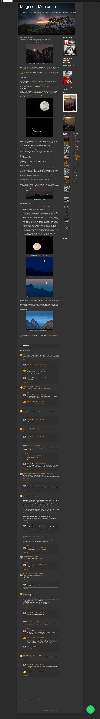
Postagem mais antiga (54, 698)
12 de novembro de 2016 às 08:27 (39, 364)
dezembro (77, 139)
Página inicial (39, 698)
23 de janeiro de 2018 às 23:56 (39, 612)
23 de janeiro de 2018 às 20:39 (33, 592)
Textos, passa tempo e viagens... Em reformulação (33, 473)
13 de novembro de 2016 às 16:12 (37, 401)
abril (76, 149)
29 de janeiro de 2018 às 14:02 (33, 621)
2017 (75, 167)
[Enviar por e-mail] (23, 345)
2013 (75, 173)
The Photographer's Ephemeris (46, 152)
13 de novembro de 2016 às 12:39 (49, 473)
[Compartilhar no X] (26, 345)
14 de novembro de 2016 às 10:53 (36, 536)
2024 (75, 135)
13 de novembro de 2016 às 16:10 (34, 495)
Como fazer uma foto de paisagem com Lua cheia (77, 157)
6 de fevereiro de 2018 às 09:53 (39, 646)
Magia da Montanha (38, 6)
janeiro (76, 154)
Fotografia (32, 346)
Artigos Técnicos (28, 346)
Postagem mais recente (24, 698)
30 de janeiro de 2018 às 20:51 (39, 671)
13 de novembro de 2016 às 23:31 (39, 525)
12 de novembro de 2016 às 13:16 (39, 419)
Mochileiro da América (27, 573)
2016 (75, 169)
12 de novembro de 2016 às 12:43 (31, 410)
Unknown (25, 353)
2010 (75, 178)
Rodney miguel (29, 637)
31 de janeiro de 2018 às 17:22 (38, 637)
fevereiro (76, 152)
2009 (75, 180)
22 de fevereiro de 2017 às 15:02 (32, 556)
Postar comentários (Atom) (28, 700)
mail (24, 410)
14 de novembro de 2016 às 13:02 (39, 547)
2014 (75, 172)
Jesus (24, 556)
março (76, 151)
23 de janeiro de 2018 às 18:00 (39, 584)
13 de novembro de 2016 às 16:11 (37, 369)
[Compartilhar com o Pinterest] (28, 345)
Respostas (27, 361)
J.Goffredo (29, 369)
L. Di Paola (25, 428)
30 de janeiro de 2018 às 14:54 (39, 664)
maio (76, 147)
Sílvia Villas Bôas (26, 655)
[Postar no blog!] (24, 345)
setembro (76, 141)
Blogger (55, 710)
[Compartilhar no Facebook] (27, 345)
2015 (75, 170)
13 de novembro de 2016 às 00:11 (34, 428)
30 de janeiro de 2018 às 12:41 (36, 655)
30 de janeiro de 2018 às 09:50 (39, 630)
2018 (75, 138)
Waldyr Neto (29, 364)
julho (76, 144)
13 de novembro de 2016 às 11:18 (33, 445)
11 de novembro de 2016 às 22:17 (33, 353)
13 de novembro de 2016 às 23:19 (39, 436)
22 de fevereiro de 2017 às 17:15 (39, 564)
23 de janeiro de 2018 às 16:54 (38, 573)
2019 (75, 136)
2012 (75, 175)
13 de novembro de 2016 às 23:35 (39, 377)
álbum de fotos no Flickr (44, 86)
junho (76, 146)
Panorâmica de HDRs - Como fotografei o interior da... (77, 163)
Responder (25, 359)
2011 (75, 177)
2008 (75, 181)
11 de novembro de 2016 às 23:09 (33, 386)
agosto (76, 143)
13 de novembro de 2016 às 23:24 (39, 463)
